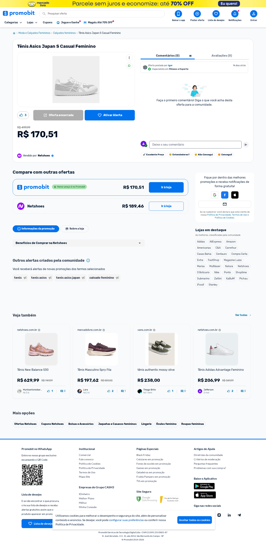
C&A (218, 247)
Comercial (85, 454)
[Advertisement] (82, 297)
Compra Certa (239, 254)
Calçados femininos (64, 33)
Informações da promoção (38, 228)
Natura (229, 266)
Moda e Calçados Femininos (34, 33)
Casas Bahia (204, 254)
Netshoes (243, 266)
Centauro (221, 254)
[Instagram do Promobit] (219, 515)
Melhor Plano (86, 498)
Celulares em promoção (149, 459)
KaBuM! (230, 278)
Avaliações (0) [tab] (222, 55)
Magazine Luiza (233, 260)
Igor (170, 65)
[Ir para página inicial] (15, 33)
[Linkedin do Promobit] (229, 515)
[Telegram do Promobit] (239, 515)
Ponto (227, 272)
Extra (200, 260)
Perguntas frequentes (206, 463)
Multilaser (214, 266)
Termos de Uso (239, 215)
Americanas (204, 247)
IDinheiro (84, 494)
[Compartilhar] (129, 65)
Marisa (201, 266)
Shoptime (241, 272)
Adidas (201, 241)
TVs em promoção (146, 481)
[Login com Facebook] (224, 195)
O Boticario (203, 272)
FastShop (213, 260)
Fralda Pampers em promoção (153, 476)
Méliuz (82, 502)
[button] (212, 195)
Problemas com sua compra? (210, 467)
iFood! (200, 284)
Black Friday (143, 454)
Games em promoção (148, 467)
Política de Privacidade (219, 215)
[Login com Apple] (234, 195)
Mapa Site (84, 476)
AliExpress (215, 241)
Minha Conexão (88, 507)
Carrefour (230, 247)
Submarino (203, 278)
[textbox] (195, 145)
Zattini (217, 278)
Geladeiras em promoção (150, 472)
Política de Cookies (224, 217)
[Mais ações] (129, 57)
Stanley (213, 284)
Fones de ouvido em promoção (153, 463)
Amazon (231, 241)
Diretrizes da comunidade (208, 454)
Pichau (243, 278)
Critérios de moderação (207, 459)
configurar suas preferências (126, 520)
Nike (216, 272)
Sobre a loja (76, 228)
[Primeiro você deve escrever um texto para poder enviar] (246, 145)
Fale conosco (86, 459)
